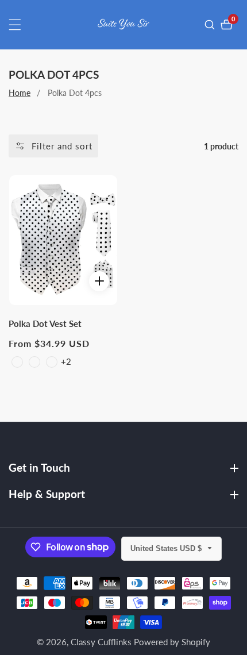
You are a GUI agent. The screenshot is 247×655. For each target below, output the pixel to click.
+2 (66, 361)
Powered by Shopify (172, 642)
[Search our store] (211, 25)
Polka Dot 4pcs (75, 93)
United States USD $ (167, 548)
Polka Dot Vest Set (45, 323)
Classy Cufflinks (101, 642)
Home (19, 93)
